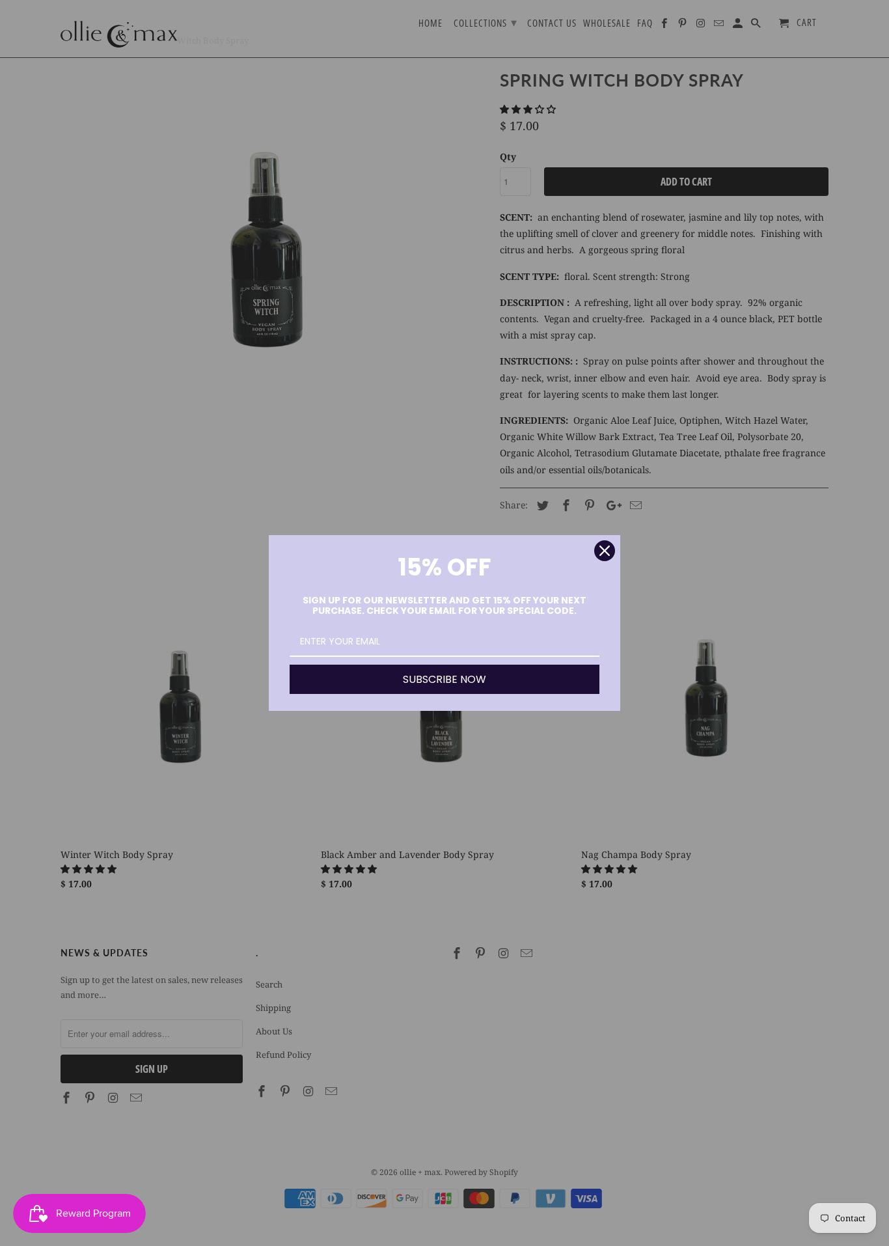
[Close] (604, 550)
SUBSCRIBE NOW (444, 679)
